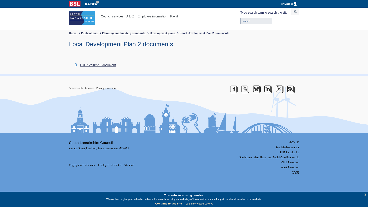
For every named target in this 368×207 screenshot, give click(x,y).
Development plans (163, 32)
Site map (129, 165)
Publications (89, 32)
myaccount (287, 4)
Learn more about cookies (199, 203)
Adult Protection (290, 167)
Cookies (89, 88)
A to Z (130, 16)
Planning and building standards (124, 32)
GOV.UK (294, 142)
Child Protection (290, 162)
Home (73, 32)
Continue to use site (168, 203)
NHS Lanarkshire (289, 152)
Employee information (152, 16)
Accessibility (76, 88)
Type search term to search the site (264, 12)
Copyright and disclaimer (82, 165)
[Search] (295, 11)
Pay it (174, 16)
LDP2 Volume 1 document (98, 65)
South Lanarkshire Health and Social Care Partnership (269, 157)
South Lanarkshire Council (91, 143)
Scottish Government (287, 147)
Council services (112, 16)
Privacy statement (106, 88)
